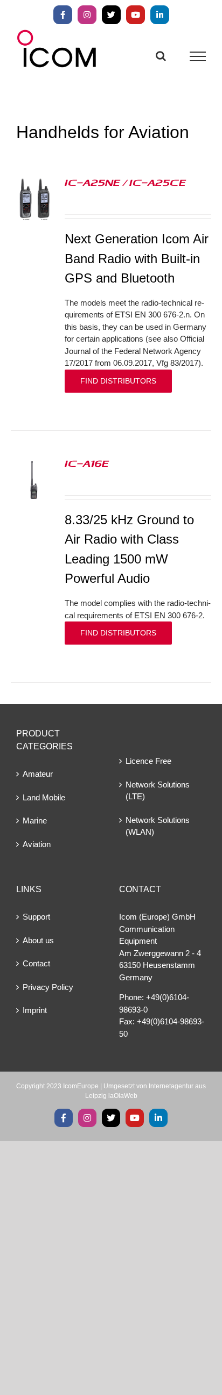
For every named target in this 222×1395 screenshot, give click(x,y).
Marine (35, 820)
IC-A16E (87, 463)
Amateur (38, 773)
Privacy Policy (48, 987)
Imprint (35, 1010)
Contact (36, 963)
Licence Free (148, 760)
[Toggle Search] (161, 55)
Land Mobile (44, 797)
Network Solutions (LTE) (158, 790)
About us (38, 940)
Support (36, 916)
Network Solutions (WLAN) (158, 826)
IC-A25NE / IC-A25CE (125, 182)
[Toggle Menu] (198, 56)
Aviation (37, 844)
